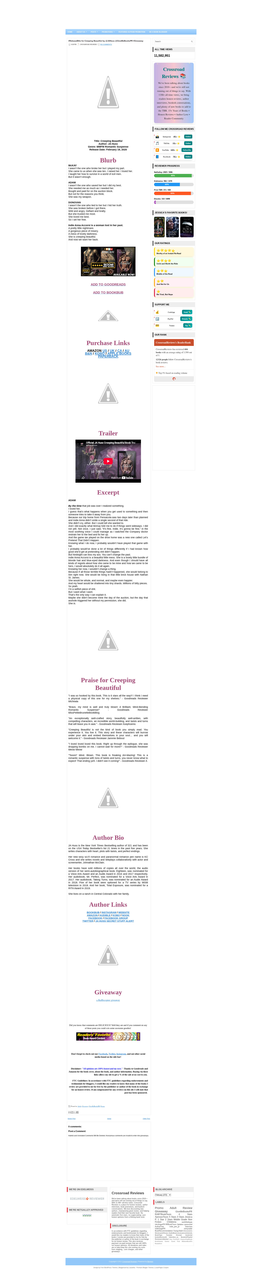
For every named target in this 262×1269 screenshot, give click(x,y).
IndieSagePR (160, 1229)
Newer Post (71, 1118)
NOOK (125, 915)
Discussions (187, 1231)
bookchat (188, 1235)
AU (127, 350)
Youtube (169, 1235)
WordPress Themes (110, 1267)
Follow (188, 136)
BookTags (158, 1235)
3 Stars (180, 1217)
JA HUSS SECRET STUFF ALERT (114, 921)
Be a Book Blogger (158, 32)
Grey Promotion (174, 1239)
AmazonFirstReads (186, 1239)
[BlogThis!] (72, 1112)
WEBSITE (123, 912)
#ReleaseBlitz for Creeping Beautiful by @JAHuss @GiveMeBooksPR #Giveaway (105, 41)
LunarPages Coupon (162, 1267)
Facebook (103, 1054)
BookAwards (159, 1241)
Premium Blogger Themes (145, 1267)
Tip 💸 (188, 325)
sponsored (188, 1224)
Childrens (171, 1222)
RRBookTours (171, 1224)
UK (112, 350)
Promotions (108, 32)
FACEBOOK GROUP (116, 918)
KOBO (100, 353)
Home (70, 32)
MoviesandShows (161, 1233)
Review (187, 1207)
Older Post (146, 1118)
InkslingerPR (160, 1224)
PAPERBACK (108, 356)
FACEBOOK (95, 918)
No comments (106, 44)
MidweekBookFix (187, 1241)
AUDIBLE (105, 915)
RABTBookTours (163, 1214)
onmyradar (188, 1229)
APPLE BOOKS (119, 353)
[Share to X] (74, 1112)
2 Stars (168, 1219)
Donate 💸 (186, 318)
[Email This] (69, 1112)
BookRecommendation (164, 1231)
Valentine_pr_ (174, 1237)
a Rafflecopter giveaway (108, 1000)
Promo (103, 1106)
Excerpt (179, 1235)
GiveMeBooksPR (94, 1106)
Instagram (121, 1054)
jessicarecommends (184, 1233)
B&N (88, 353)
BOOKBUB (93, 912)
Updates (180, 1224)
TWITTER (87, 921)
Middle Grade (180, 1219)
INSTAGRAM (109, 912)
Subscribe (187, 149)
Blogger (150, 1262)
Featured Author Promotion (131, 32)
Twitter (112, 1054)
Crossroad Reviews (128, 1193)
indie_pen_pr (174, 1227)
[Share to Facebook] (77, 1112)
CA (119, 350)
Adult (79, 1106)
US (104, 350)
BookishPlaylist (186, 1237)
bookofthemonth (161, 1237)
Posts (94, 32)
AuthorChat (159, 1227)
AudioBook (173, 1233)
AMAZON (92, 915)
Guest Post (175, 1241)
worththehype (187, 1222)
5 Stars (172, 1217)
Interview (188, 1227)
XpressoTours (161, 1217)
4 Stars (185, 1214)
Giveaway (85, 1106)
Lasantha (132, 1267)
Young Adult (178, 1231)
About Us (82, 32)
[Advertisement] (174, 428)
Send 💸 (187, 311)
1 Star (161, 1219)
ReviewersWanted (162, 1239)
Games (167, 1241)
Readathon (158, 1243)
